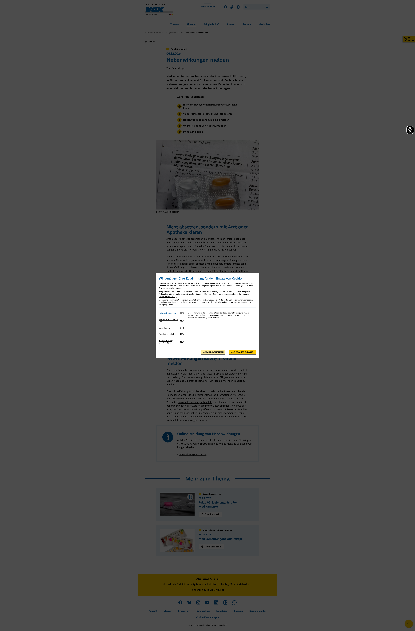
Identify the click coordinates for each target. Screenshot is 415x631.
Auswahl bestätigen (213, 352)
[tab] (169, 313)
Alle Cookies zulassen (242, 352)
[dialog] (207, 315)
